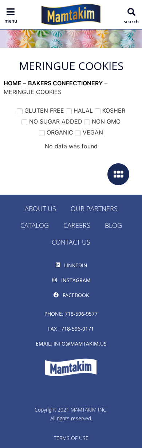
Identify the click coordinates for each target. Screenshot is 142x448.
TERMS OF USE (71, 438)
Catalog (34, 225)
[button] (131, 12)
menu (10, 20)
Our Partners (94, 208)
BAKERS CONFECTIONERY (65, 83)
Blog (113, 225)
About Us (40, 208)
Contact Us (71, 242)
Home (12, 83)
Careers (76, 225)
